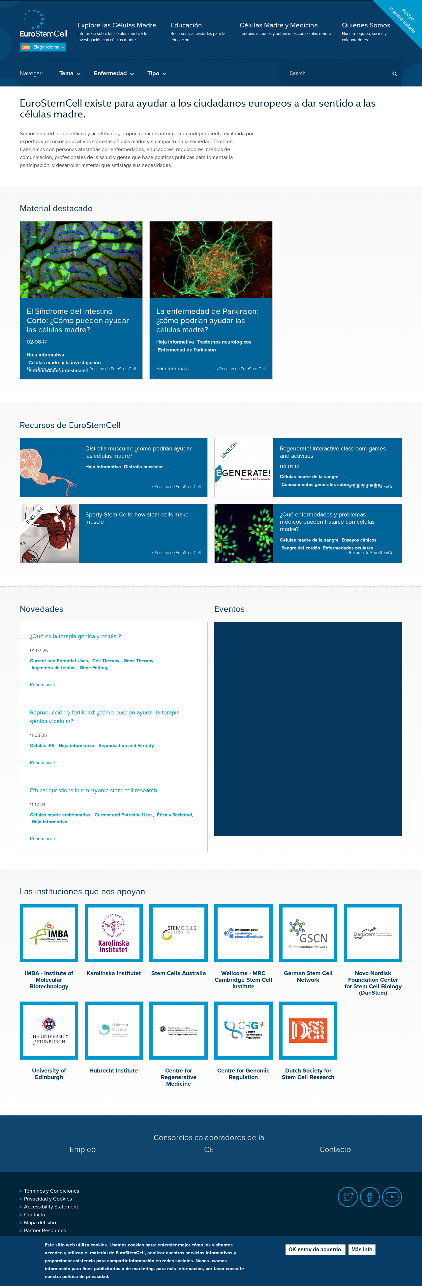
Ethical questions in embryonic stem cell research (93, 790)
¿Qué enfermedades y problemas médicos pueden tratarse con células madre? (327, 522)
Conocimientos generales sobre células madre (331, 484)
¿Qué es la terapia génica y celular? (75, 636)
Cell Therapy (105, 661)
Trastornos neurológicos (224, 342)
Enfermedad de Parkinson (187, 350)
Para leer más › (43, 368)
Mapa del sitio (40, 1222)
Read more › (42, 684)
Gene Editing (93, 668)
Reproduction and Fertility (126, 745)
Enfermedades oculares (348, 548)
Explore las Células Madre (116, 25)
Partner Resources (45, 1230)
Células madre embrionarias (60, 815)
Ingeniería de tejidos (53, 668)
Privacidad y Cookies (48, 1199)
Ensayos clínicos (359, 540)
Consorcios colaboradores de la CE (209, 1143)
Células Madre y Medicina (279, 25)
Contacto (335, 1149)
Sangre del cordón (301, 548)
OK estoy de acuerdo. (315, 1249)
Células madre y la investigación (64, 363)
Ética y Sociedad (174, 815)
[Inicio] (44, 24)
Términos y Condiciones (51, 1191)
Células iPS (42, 745)
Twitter (348, 1197)
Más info (362, 1249)
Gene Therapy (138, 661)
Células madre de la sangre (309, 476)
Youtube (392, 1197)
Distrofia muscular (143, 467)
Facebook (370, 1197)
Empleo (83, 1149)
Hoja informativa (45, 355)
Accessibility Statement (51, 1207)
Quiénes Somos (366, 25)
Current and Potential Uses (59, 661)
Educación (186, 25)
